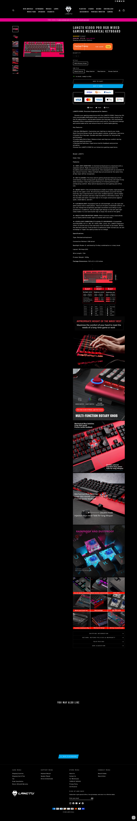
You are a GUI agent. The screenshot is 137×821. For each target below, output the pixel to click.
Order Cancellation (17, 781)
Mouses (48, 9)
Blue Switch (90, 71)
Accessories (84, 12)
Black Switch (78, 71)
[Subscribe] (92, 798)
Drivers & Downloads (47, 778)
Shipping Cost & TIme (18, 776)
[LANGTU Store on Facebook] (73, 803)
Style (75, 60)
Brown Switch (113, 71)
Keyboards (40, 9)
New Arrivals (28, 9)
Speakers (41, 12)
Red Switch (101, 71)
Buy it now (98, 86)
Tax (13, 778)
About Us (72, 773)
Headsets (50, 12)
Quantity (77, 53)
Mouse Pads (31, 12)
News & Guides (102, 773)
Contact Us (72, 776)
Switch (76, 68)
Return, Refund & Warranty (20, 784)
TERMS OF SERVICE (75, 781)
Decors (98, 9)
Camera (110, 12)
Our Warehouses (74, 778)
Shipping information (98, 633)
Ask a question (98, 645)
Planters (82, 9)
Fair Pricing (98, 641)
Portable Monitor (98, 12)
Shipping (75, 40)
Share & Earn (102, 776)
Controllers (108, 9)
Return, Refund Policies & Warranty (98, 637)
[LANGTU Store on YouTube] (76, 803)
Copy (108, 47)
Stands (91, 9)
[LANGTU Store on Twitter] (80, 803)
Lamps (56, 9)
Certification (73, 786)
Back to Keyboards (70, 756)
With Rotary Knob (80, 63)
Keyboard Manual (46, 773)
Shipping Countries (17, 773)
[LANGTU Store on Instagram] (70, 803)
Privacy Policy (73, 784)
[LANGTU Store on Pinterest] (83, 803)
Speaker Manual (45, 776)
